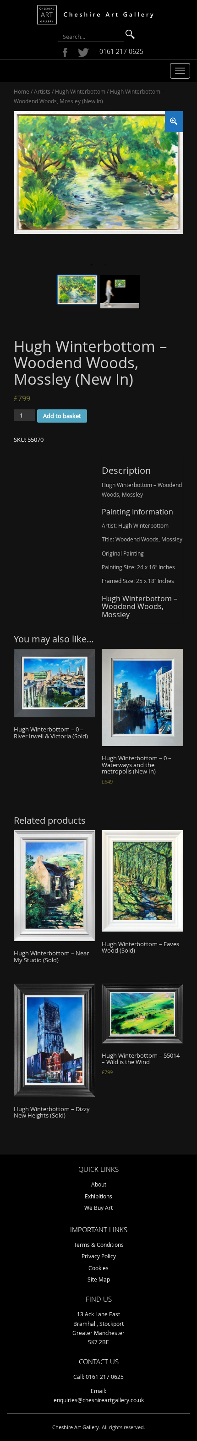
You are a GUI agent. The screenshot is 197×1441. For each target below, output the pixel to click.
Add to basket (62, 416)
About (98, 1184)
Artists (42, 91)
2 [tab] (105, 264)
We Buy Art (98, 1207)
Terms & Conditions (99, 1244)
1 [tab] (91, 264)
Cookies (98, 1267)
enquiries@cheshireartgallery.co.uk (99, 1400)
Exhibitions (98, 1196)
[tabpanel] (98, 172)
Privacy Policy (99, 1256)
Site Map (99, 1279)
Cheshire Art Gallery (75, 1427)
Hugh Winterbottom (80, 91)
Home (21, 91)
